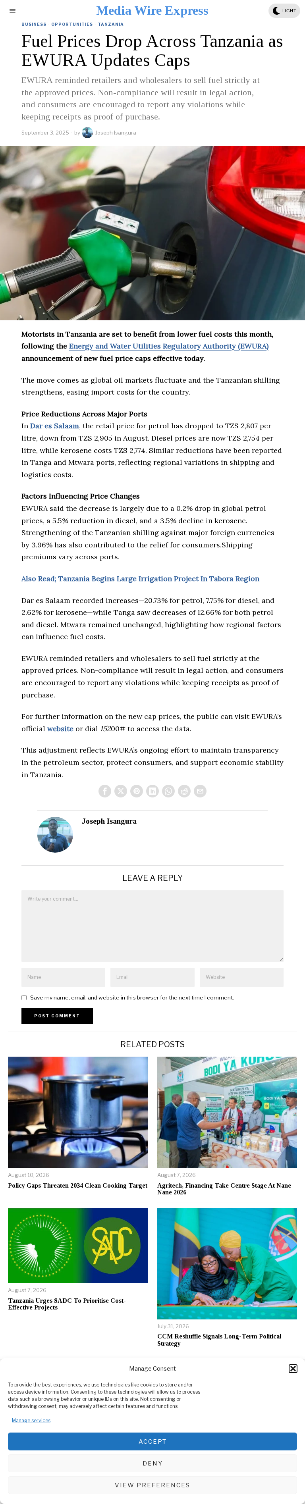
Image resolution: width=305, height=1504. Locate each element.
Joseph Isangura (115, 132)
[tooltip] (104, 791)
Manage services (31, 1420)
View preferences (152, 1485)
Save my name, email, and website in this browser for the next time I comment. (132, 997)
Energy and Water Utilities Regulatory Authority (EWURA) (168, 345)
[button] (293, 1369)
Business (33, 24)
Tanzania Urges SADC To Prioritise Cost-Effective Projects (67, 1304)
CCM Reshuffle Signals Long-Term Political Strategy (219, 1340)
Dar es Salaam (54, 425)
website (60, 728)
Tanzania (111, 24)
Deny (153, 1463)
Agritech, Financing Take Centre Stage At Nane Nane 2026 (224, 1189)
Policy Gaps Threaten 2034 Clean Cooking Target (77, 1185)
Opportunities (72, 24)
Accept (153, 1441)
